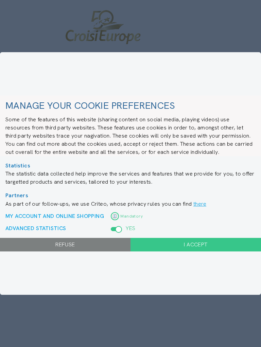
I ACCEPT (195, 244)
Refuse (65, 244)
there (199, 203)
